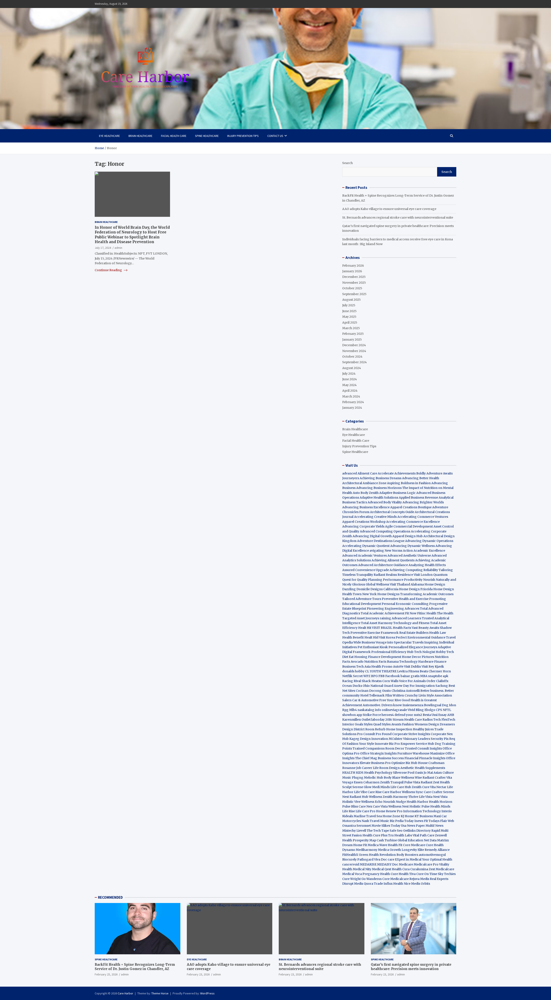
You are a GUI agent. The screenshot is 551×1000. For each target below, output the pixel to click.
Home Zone (391, 816)
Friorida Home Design (437, 589)
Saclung (441, 686)
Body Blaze (392, 777)
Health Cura (401, 869)
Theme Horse (160, 993)
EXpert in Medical (408, 859)
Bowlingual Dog (436, 705)
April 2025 (349, 322)
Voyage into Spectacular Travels (400, 642)
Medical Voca (352, 874)
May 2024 (349, 385)
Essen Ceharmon (366, 782)
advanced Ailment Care (359, 473)
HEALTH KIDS (353, 773)
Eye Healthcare (109, 136)
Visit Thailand (400, 584)
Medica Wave (377, 845)
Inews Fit (421, 821)
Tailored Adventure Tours (361, 599)
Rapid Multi (439, 831)
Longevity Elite (413, 850)
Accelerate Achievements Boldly (402, 473)
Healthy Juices (423, 729)
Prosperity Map (364, 840)
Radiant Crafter (434, 777)
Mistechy (349, 831)
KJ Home (408, 816)
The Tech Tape (378, 831)
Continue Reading (109, 270)
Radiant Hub (359, 797)
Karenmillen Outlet (356, 719)
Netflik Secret (352, 676)
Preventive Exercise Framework (374, 633)
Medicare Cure (422, 845)
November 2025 (354, 283)
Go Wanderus (371, 879)
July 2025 (348, 305)
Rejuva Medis (419, 879)
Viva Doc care (384, 859)
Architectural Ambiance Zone (364, 483)
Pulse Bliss (350, 806)
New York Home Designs (380, 594)
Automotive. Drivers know (382, 705)
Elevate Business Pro (375, 763)
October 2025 (352, 288)
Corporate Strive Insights (411, 734)
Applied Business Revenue (418, 497)
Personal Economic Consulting (405, 604)
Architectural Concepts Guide (392, 512)
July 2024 (349, 374)
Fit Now (410, 613)
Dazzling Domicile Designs (362, 589)
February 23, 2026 (198, 974)
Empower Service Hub (418, 744)
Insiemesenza (413, 705)
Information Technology (422, 811)
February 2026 (353, 266)
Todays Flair (438, 821)
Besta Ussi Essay (435, 715)
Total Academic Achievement (382, 613)
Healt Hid (371, 637)
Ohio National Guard (378, 686)
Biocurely (349, 859)
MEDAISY (384, 864)
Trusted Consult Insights (423, 748)
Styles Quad (372, 724)
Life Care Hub (400, 787)
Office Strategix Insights (378, 753)
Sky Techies (447, 874)
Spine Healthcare (207, 136)
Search (347, 163)
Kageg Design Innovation (368, 739)
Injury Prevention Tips (243, 136)
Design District (353, 729)
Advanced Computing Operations (385, 531)
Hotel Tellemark (372, 695)
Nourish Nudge (394, 802)
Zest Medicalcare (441, 869)
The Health (445, 613)
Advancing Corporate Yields (363, 526)
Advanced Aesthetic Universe (409, 555)
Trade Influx (383, 884)
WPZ (366, 676)
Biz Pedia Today (402, 821)
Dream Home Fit (354, 845)
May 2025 (349, 317)
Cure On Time (426, 874)
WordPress (207, 993)
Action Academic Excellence (424, 550)
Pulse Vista (412, 782)
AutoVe (398, 666)
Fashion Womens (415, 724)
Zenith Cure (420, 787)
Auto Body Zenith (366, 493)
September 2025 (354, 294)
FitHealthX (350, 855)
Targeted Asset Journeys (360, 618)
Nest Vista (440, 797)
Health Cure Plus (374, 835)
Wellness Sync (412, 792)
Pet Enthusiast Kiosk (373, 647)
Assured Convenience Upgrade (365, 570)
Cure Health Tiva (403, 874)
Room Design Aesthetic (396, 768)
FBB (381, 676)
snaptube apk (438, 676)
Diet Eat (348, 657)
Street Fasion (352, 835)
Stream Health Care (407, 719)
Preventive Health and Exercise (405, 599)
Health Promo (381, 666)
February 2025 (353, 334)
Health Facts (402, 628)
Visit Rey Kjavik (433, 666)
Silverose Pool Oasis (408, 773)
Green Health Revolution (377, 855)
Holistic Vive (351, 802)
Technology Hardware (416, 662)
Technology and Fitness (411, 623)
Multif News (434, 826)
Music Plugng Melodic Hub (362, 777)
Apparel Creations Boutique (411, 507)
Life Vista (425, 797)
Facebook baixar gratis (402, 676)
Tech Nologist (424, 652)
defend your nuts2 (408, 715)
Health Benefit (353, 637)
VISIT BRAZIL (382, 628)
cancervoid (350, 864)
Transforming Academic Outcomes (426, 594)
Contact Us (275, 136)
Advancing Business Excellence (366, 507)
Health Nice (401, 884)
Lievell (361, 831)
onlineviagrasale (394, 710)
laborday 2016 (381, 719)
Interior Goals (352, 724)
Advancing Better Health (420, 478)
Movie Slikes (380, 826)
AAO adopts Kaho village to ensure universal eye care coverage (389, 209)
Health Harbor (417, 802)
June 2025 (349, 311)
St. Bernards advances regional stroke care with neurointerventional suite (397, 217)
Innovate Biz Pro (387, 744)
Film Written (394, 695)
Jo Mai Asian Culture (439, 773)
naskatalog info (369, 710)
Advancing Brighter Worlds (423, 502)
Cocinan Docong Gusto (373, 691)
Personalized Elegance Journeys (412, 647)
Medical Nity (362, 869)
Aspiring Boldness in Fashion (409, 483)
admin (118, 247)
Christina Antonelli (406, 691)
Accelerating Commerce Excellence (413, 522)
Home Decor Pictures (418, 657)
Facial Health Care (173, 136)
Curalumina (419, 869)
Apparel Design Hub (407, 536)
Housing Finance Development (377, 657)
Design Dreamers (441, 724)
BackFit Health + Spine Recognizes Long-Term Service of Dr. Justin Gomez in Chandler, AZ (135, 966)
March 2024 (351, 396)
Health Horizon (440, 802)
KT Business (424, 816)
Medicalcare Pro (426, 864)
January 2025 (352, 339)
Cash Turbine (387, 840)
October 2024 (352, 356)
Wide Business (364, 642)
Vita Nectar (438, 787)
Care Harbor (391, 792)
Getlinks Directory (417, 831)
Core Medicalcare (395, 879)
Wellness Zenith (380, 797)
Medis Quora (363, 884)
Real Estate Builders (414, 633)
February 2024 (353, 402)
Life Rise (348, 811)
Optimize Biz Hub (404, 763)
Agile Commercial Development (409, 526)
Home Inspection (399, 729)
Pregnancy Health (376, 874)
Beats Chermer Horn (435, 671)
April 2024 (350, 391)
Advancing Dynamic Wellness (412, 546)
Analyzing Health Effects (427, 565)
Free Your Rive (390, 700)
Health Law (437, 633)
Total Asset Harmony (377, 623)
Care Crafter (433, 792)
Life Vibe (360, 792)
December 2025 (354, 277)
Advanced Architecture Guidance (383, 565)
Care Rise (375, 792)
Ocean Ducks (352, 686)
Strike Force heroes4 (378, 715)
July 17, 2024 (103, 247)
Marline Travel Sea (368, 816)
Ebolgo (429, 710)
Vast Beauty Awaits (425, 628)
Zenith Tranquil (392, 782)
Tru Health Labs (400, 835)
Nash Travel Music (375, 821)
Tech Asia (363, 666)
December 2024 (354, 345)
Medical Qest (381, 869)
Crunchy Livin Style (419, 695)
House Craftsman (431, 763)
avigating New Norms (386, 550)
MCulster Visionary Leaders (409, 739)
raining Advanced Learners (400, 618)
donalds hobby (353, 671)
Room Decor (394, 748)
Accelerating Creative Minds (375, 517)
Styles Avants (391, 724)
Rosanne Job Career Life (360, 768)
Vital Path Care (423, 835)
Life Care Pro (365, 811)
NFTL (447, 710)
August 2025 (351, 300)
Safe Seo (396, 831)
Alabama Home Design (428, 584)
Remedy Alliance (437, 850)
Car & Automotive (365, 700)
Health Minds (440, 806)
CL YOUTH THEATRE (380, 671)
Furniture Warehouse (413, 753)
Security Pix (440, 739)
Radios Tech (432, 719)
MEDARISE (368, 864)
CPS (439, 710)
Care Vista (380, 806)
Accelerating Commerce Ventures (422, 517)
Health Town (352, 594)
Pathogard (365, 859)
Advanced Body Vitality (385, 502)
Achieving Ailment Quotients (393, 560)
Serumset (363, 826)
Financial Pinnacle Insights (424, 758)
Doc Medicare (402, 864)
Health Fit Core (399, 845)
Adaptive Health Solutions (379, 497)
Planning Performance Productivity (395, 580)
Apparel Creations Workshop (363, 522)
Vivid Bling (416, 710)
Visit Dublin (412, 666)
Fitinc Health (426, 613)
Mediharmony (366, 850)
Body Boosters (407, 855)
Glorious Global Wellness (370, 584)
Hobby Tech (445, 652)
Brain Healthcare (140, 136)
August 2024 (351, 368)
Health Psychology (378, 773)
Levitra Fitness (408, 671)
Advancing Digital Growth (372, 536)
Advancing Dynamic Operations (429, 541)
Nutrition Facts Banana (381, 662)
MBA (423, 676)
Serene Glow (361, 787)
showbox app (352, 715)
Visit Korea (387, 637)
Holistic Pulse (419, 806)
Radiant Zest (430, 782)
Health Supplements (430, 768)
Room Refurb (375, 729)
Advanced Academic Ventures (364, 555)
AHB (450, 715)
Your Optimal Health (437, 859)
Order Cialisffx (437, 681)
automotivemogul (432, 855)
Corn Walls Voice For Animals (404, 681)
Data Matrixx (439, 840)
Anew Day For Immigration (414, 686)
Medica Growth (389, 850)
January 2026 (352, 271)
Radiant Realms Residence (393, 575)
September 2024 (354, 362)
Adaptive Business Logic (397, 493)
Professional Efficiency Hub (392, 652)
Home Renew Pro (389, 811)
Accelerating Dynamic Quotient (366, 546)
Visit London (423, 575)
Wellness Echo (371, 802)
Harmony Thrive (405, 797)
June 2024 (349, 379)
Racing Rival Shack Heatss (362, 681)
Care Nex (365, 806)
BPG (374, 676)
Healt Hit (365, 628)
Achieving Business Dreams (380, 478)
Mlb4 (353, 710)
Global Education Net (413, 840)
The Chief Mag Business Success (379, 758)
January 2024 (352, 408)
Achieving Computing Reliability (414, 570)
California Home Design (401, 589)
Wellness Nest (398, 806)
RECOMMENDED (110, 897)
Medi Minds (381, 787)
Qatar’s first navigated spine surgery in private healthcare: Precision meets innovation (411, 966)
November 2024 (354, 351)
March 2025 (351, 328)
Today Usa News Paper (408, 826)
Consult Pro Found (377, 734)
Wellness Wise (411, 777)
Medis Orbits (420, 884)
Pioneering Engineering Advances (393, 608)
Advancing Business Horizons (379, 488)
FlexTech (448, 719)
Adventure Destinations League (380, 541)
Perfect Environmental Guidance (420, 637)
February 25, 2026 (106, 974)
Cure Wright (351, 879)
